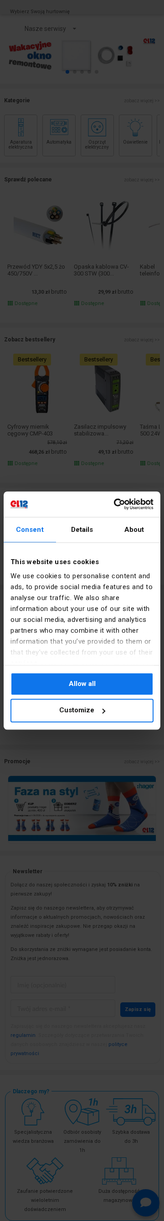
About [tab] (134, 529)
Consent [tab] (30, 529)
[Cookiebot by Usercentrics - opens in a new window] (116, 504)
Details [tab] (82, 529)
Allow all (82, 684)
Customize (76, 710)
